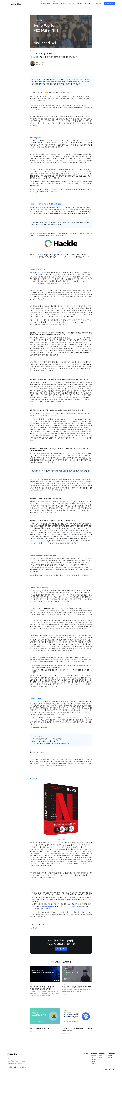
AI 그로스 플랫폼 (45, 3)
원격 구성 (93, 1061)
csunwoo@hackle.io (78, 906)
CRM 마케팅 (93, 1055)
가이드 (100, 1055)
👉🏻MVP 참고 (60, 401)
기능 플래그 (93, 1063)
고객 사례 (71, 3)
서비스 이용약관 (22, 1067)
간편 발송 (55, 3)
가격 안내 (101, 1057)
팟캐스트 (86, 297)
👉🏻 (53, 415)
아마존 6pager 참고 (60, 766)
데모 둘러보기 (61, 949)
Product (94, 1053)
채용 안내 (110, 1057)
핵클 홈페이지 (109, 3)
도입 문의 (98, 3)
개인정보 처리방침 (11, 1067)
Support (102, 1053)
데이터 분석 (93, 1059)
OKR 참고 (56, 415)
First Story (64, 189)
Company (111, 1053)
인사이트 (63, 3)
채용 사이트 (40, 273)
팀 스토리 (88, 3)
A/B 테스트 (93, 1057)
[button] (79, 3)
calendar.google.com (48, 906)
